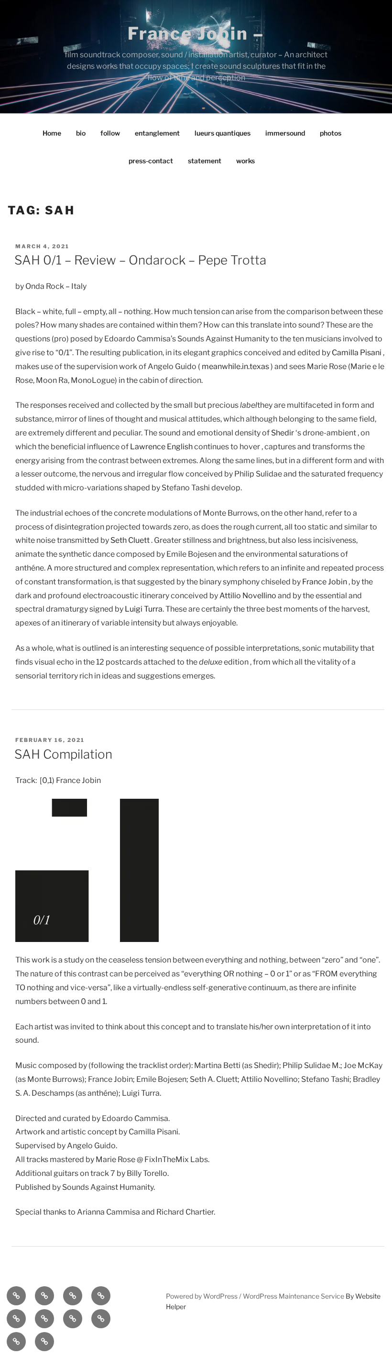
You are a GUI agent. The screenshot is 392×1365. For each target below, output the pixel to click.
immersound (285, 133)
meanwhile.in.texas (235, 366)
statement (204, 161)
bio (81, 133)
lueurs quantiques (222, 133)
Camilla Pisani (356, 352)
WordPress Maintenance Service (293, 1296)
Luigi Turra (144, 609)
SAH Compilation (63, 754)
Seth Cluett (130, 540)
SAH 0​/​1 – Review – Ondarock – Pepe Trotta (140, 260)
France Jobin (324, 581)
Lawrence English (161, 446)
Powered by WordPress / (204, 1296)
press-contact (151, 161)
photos (330, 133)
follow (110, 133)
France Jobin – (196, 33)
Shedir (282, 432)
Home (52, 133)
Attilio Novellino (247, 595)
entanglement (157, 133)
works (245, 161)
